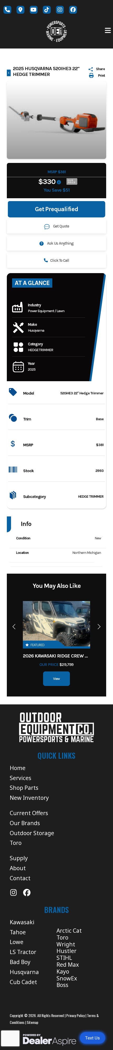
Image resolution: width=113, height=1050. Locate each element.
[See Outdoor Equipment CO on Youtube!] (34, 10)
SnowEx (66, 978)
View (56, 678)
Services (20, 778)
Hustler (66, 951)
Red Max (67, 964)
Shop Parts (24, 787)
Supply (19, 858)
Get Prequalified (56, 209)
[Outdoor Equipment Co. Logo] (57, 727)
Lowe (16, 942)
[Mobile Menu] (108, 30)
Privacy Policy (75, 1015)
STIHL (64, 957)
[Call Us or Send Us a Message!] (7, 10)
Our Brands (25, 823)
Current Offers (29, 813)
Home (17, 768)
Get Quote (61, 226)
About (18, 868)
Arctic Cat (69, 930)
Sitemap (32, 1022)
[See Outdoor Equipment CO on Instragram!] (60, 10)
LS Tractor (23, 952)
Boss (62, 985)
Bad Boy (20, 962)
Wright (65, 944)
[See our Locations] (20, 10)
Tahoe (18, 932)
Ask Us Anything (60, 243)
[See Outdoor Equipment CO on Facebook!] (73, 10)
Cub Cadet (23, 982)
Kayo (62, 971)
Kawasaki (22, 922)
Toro (16, 842)
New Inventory (29, 797)
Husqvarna (24, 972)
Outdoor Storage (32, 833)
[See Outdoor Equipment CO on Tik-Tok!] (47, 10)
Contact (20, 878)
